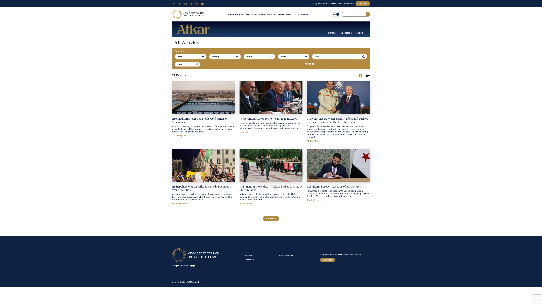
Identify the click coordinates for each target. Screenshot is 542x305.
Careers (280, 14)
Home (231, 14)
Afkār (296, 14)
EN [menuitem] (334, 15)
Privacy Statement (287, 256)
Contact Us (249, 260)
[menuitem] (336, 14)
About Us (271, 14)
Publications (251, 14)
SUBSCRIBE (327, 260)
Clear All (310, 64)
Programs (239, 14)
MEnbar (305, 14)
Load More (271, 219)
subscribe (363, 4)
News (288, 14)
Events (262, 14)
